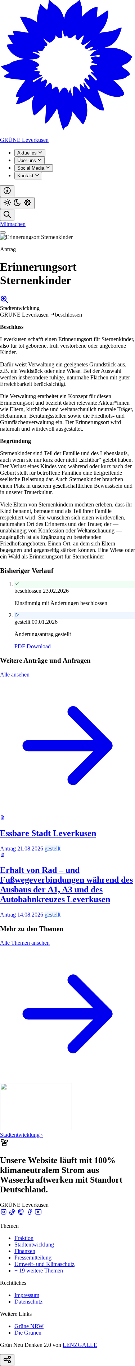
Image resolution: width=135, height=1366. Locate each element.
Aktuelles (27, 153)
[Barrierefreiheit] (7, 191)
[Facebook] (30, 1213)
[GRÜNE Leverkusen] (67, 133)
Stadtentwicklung (34, 1244)
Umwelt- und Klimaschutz (44, 1264)
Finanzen (24, 1251)
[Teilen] (7, 1360)
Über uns (27, 160)
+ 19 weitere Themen (38, 1270)
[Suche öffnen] (7, 215)
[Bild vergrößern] (4, 302)
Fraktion (23, 1238)
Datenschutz (28, 1301)
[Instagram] (4, 1213)
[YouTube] (38, 1213)
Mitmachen (13, 224)
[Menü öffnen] (3, 232)
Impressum (26, 1295)
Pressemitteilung (32, 1257)
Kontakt (26, 175)
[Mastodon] (21, 1213)
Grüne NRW (29, 1326)
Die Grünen (27, 1333)
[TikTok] (13, 1213)
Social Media (31, 168)
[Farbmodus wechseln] (17, 203)
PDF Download (32, 646)
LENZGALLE (80, 1345)
